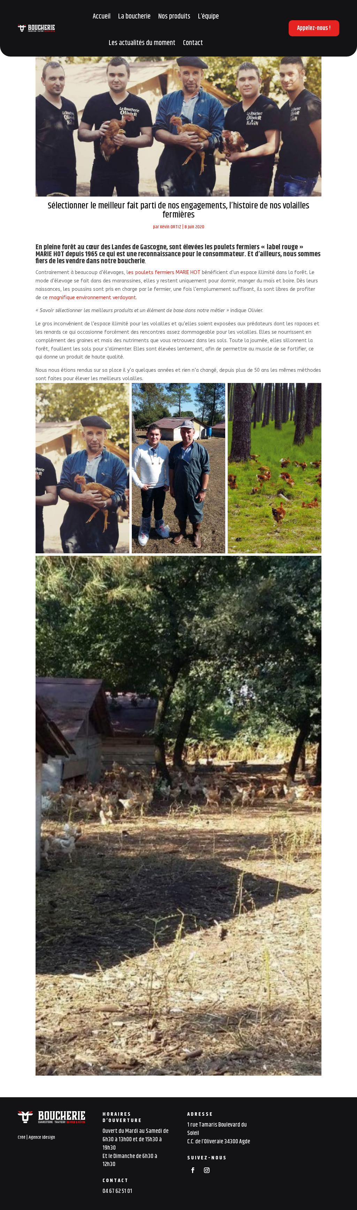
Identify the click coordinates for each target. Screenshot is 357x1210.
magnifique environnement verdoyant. (92, 298)
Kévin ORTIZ (170, 227)
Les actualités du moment (142, 43)
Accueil (102, 16)
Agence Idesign (42, 1137)
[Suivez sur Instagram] (206, 1170)
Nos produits (174, 16)
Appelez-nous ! (314, 28)
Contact (193, 43)
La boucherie (134, 16)
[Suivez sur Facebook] (192, 1170)
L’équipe (208, 16)
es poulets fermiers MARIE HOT (164, 272)
